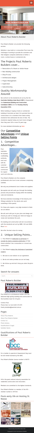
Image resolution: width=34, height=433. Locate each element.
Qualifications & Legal (7, 325)
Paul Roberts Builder (22, 431)
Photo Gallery (5, 323)
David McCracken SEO (20, 428)
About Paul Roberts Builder (9, 318)
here (5, 226)
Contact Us (4, 320)
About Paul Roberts (7, 315)
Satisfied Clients (5, 328)
